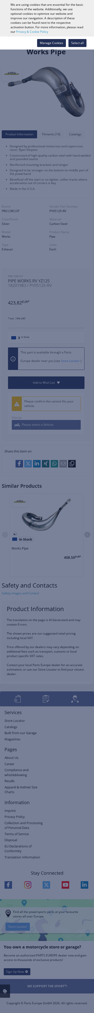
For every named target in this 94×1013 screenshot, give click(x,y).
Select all (77, 43)
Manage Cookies (51, 43)
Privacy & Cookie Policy (32, 32)
